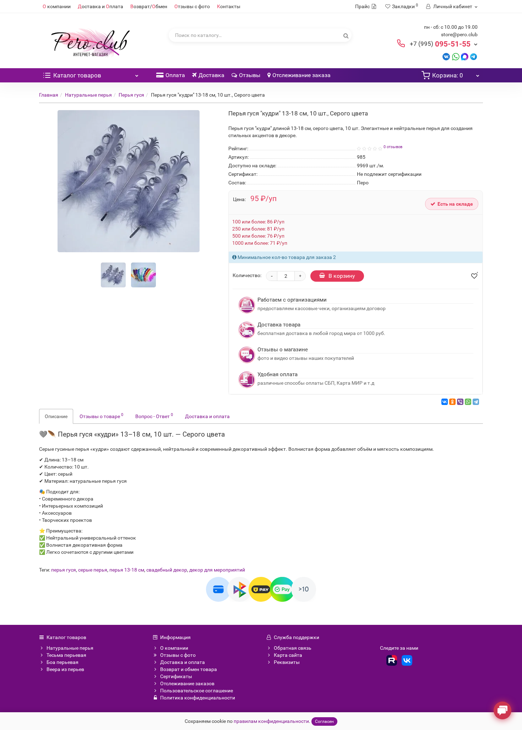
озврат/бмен (148, 6)
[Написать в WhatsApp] (456, 56)
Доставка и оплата (207, 416)
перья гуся (63, 570)
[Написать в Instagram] (473, 56)
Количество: (247, 275)
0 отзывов (393, 147)
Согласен (324, 721)
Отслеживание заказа (301, 75)
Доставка (211, 75)
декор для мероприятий (217, 570)
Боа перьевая (62, 662)
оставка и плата (100, 6)
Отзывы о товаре (101, 415)
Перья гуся (131, 95)
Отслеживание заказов (187, 683)
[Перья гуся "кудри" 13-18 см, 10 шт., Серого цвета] (113, 275)
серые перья (92, 570)
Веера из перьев (65, 669)
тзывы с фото (192, 6)
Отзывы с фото (178, 655)
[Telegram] (476, 402)
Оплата (175, 75)
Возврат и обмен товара (188, 669)
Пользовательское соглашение (196, 690)
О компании (174, 648)
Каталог (77, 75)
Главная (48, 95)
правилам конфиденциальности (271, 721)
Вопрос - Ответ (154, 415)
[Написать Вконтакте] (446, 56)
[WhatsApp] (468, 402)
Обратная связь (292, 648)
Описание (56, 416)
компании (57, 6)
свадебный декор (166, 570)
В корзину (341, 275)
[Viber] (460, 402)
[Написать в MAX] (464, 56)
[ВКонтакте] (444, 402)
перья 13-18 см (126, 570)
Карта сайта (288, 655)
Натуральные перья (88, 95)
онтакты (228, 6)
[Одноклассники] (452, 402)
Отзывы (249, 75)
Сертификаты (176, 676)
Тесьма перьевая (66, 655)
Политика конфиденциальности (197, 698)
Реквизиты (287, 662)
